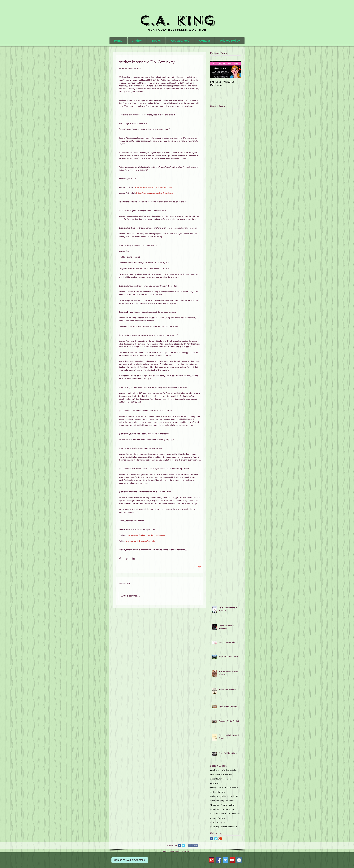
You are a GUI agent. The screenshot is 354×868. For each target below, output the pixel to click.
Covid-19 (234, 796)
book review (224, 814)
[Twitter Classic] (216, 838)
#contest (227, 779)
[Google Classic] (220, 838)
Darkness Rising (217, 801)
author (232, 805)
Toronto (224, 805)
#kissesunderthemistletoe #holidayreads (225, 788)
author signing (228, 809)
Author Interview (217, 792)
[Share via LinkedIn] (133, 558)
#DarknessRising (229, 770)
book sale (236, 814)
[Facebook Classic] (211, 838)
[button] (156, 40)
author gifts (215, 809)
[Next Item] (236, 69)
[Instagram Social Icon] (239, 860)
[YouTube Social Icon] (232, 860)
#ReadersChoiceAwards (221, 774)
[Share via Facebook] (120, 558)
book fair (214, 814)
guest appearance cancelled (223, 827)
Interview (230, 801)
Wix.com (188, 851)
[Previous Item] (214, 69)
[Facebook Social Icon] (218, 860)
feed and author (217, 823)
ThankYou (214, 805)
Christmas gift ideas (219, 796)
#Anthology (215, 770)
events (213, 818)
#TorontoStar (216, 779)
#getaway (214, 783)
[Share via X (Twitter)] (126, 558)
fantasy (221, 818)
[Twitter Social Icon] (225, 860)
